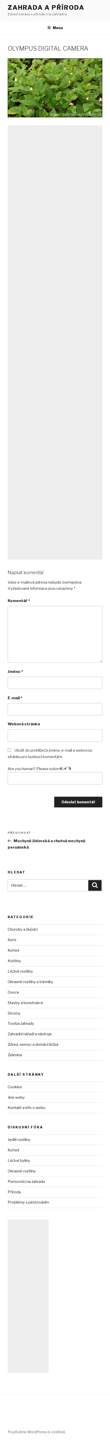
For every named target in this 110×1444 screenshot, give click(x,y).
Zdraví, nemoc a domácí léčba (33, 1044)
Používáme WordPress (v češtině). (37, 1432)
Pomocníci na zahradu (26, 1181)
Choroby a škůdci (23, 929)
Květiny (14, 961)
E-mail (15, 698)
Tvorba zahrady (21, 1023)
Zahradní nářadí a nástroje (30, 1034)
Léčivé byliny (19, 1160)
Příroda (14, 1192)
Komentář (19, 600)
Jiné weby (16, 1097)
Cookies (15, 1087)
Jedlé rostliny (19, 1139)
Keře (12, 940)
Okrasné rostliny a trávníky (30, 982)
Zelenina (15, 1055)
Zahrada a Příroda (46, 7)
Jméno (15, 671)
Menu (58, 28)
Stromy (14, 1013)
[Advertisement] (55, 342)
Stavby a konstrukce (25, 1003)
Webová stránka (24, 724)
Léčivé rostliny (20, 971)
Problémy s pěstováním (28, 1202)
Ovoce (13, 992)
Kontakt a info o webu (26, 1107)
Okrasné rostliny (22, 1171)
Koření (13, 950)
